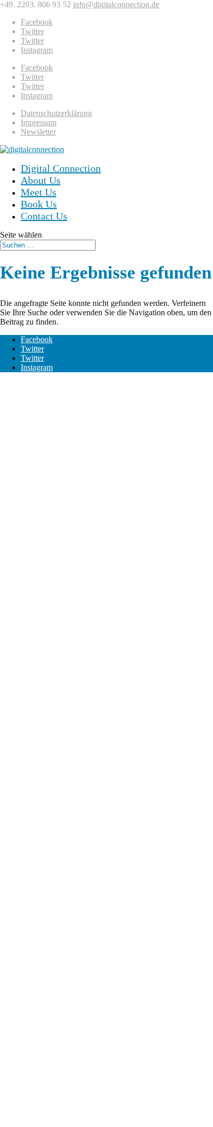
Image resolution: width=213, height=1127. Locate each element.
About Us (40, 180)
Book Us (39, 204)
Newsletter (38, 131)
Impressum (38, 122)
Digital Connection (61, 168)
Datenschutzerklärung (56, 113)
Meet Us (38, 192)
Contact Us (44, 216)
